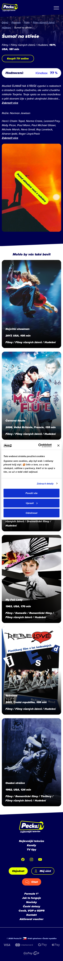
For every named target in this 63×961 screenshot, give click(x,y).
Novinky (31, 902)
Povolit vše (31, 493)
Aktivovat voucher (31, 919)
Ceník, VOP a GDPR (31, 911)
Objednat (18, 871)
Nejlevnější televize (31, 841)
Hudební (6, 27)
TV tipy (31, 849)
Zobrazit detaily (45, 483)
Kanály (31, 845)
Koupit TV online (18, 58)
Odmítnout (31, 513)
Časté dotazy (31, 906)
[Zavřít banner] (58, 445)
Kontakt (31, 915)
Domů (5, 22)
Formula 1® (31, 894)
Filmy (27, 22)
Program (16, 22)
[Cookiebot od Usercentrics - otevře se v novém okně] (39, 446)
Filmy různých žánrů (44, 22)
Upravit (30, 503)
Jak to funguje (31, 898)
